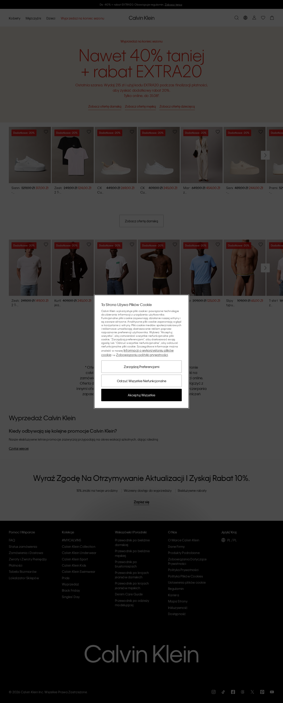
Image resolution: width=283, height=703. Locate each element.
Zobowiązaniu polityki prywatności (142, 355)
